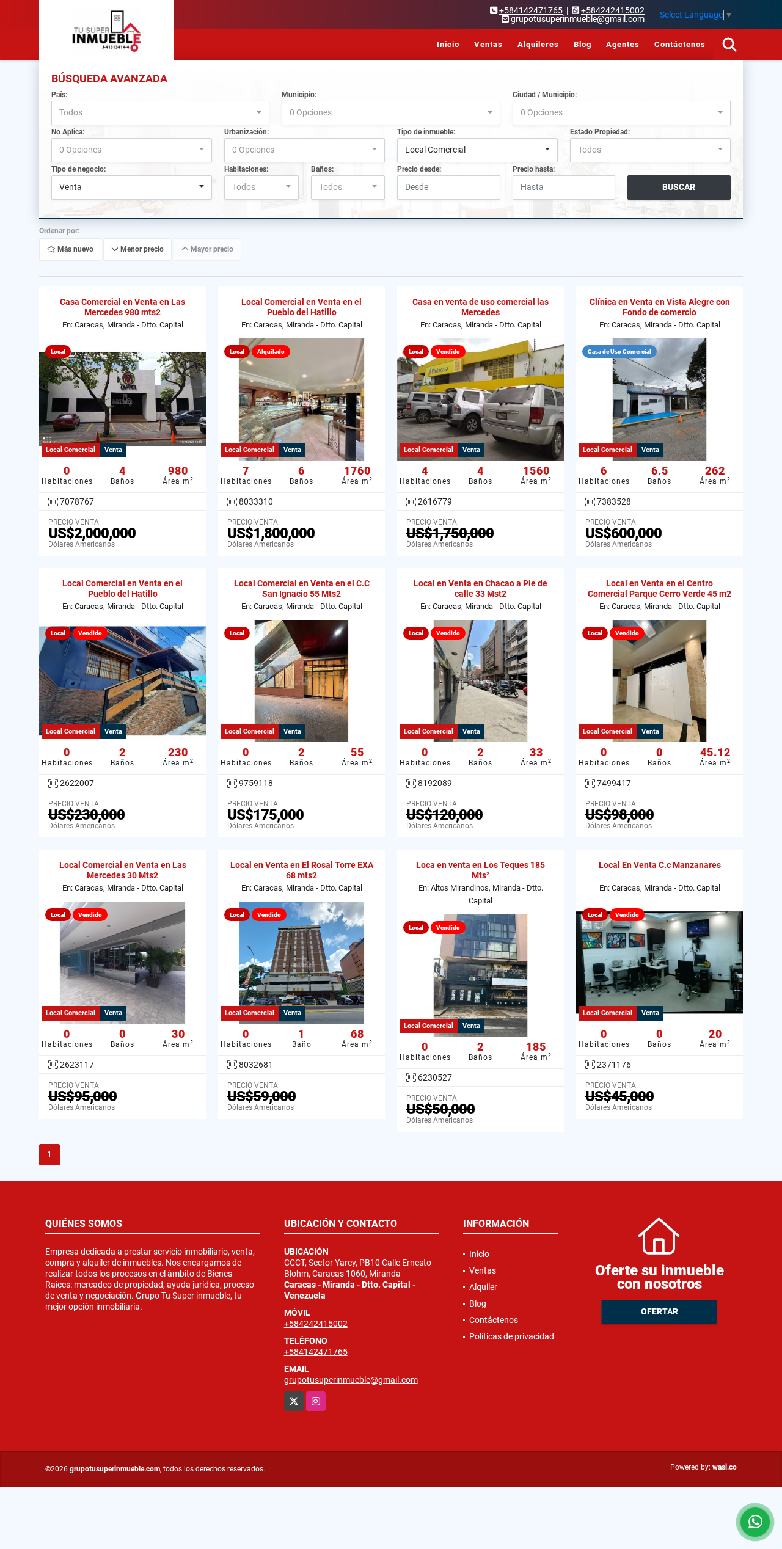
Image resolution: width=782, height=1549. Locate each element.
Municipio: (299, 94)
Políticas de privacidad (511, 1336)
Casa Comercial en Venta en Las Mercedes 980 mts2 (122, 307)
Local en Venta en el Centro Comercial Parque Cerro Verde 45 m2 (659, 588)
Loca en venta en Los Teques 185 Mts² (480, 870)
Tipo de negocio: (78, 169)
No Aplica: (67, 132)
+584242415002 (613, 10)
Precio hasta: (534, 169)
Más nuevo (74, 249)
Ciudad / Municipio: (545, 94)
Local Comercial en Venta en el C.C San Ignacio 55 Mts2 (302, 588)
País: (59, 94)
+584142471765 (531, 10)
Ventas (488, 44)
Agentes (623, 44)
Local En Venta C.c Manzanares (660, 865)
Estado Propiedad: (600, 132)
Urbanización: (246, 132)
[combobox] (160, 113)
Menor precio (141, 249)
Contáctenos (680, 44)
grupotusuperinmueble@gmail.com (351, 1380)
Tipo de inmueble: (426, 132)
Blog (582, 44)
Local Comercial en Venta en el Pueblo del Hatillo (301, 307)
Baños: (322, 169)
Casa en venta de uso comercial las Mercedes (480, 307)
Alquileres (538, 44)
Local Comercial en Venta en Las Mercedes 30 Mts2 (122, 870)
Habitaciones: (246, 169)
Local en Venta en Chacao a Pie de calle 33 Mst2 (480, 588)
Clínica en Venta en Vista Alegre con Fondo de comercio (660, 307)
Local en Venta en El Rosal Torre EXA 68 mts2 (301, 870)
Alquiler (483, 1287)
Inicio (448, 44)
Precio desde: (419, 169)
